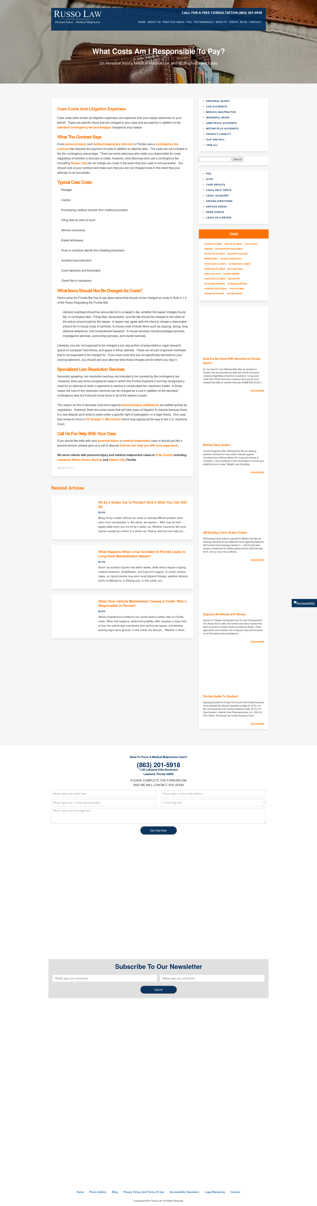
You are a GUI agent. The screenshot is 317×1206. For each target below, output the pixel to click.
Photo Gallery (97, 1192)
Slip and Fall (215, 139)
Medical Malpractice (221, 112)
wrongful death (234, 293)
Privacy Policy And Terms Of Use (143, 1192)
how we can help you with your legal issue (149, 445)
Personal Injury (218, 101)
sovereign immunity (214, 283)
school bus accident (214, 278)
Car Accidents (216, 106)
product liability (231, 273)
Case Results (215, 184)
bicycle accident (233, 243)
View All (212, 145)
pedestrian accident (214, 268)
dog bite (208, 248)
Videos (233, 22)
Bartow (96, 460)
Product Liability (218, 134)
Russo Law (78, 163)
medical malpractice (136, 440)
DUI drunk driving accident (229, 248)
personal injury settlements (140, 405)
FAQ (189, 22)
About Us (154, 22)
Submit (158, 989)
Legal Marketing (215, 1192)
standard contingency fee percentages (84, 127)
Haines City (117, 460)
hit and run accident (214, 253)
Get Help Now (158, 830)
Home (142, 22)
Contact (255, 22)
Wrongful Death (217, 117)
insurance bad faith (237, 253)
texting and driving (237, 283)
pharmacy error (212, 273)
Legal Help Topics (219, 190)
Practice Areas (174, 22)
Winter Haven (81, 460)
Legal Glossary (217, 195)
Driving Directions (219, 201)
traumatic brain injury (215, 288)
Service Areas (216, 206)
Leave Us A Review (218, 217)
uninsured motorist (214, 293)
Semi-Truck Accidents (221, 123)
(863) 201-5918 (222, 12)
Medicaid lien (211, 258)
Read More (257, 391)
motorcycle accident (215, 263)
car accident (250, 243)
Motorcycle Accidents (222, 128)
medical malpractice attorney (113, 144)
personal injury (75, 144)
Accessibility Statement (184, 1192)
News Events (215, 212)
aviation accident (213, 243)
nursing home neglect (239, 263)
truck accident (236, 288)
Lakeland (63, 460)
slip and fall (234, 278)
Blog (243, 22)
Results (221, 22)
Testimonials (203, 22)
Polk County (164, 455)
